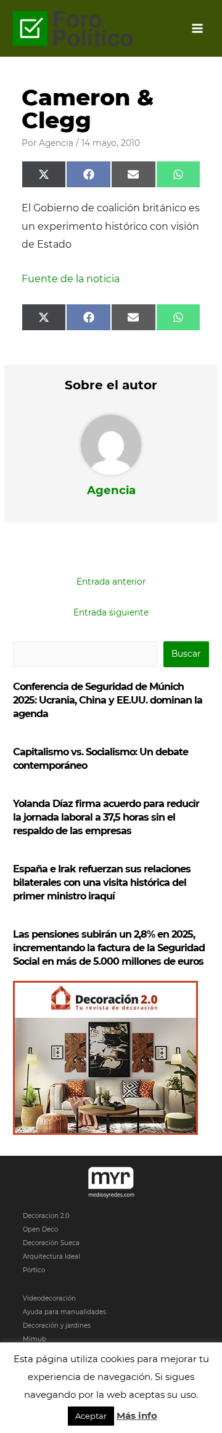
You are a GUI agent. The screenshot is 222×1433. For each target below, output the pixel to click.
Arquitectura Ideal (51, 1256)
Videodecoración (49, 1298)
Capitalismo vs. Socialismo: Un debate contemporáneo (100, 758)
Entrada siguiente (111, 612)
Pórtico (34, 1270)
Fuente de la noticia (71, 279)
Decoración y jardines (57, 1325)
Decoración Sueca (51, 1243)
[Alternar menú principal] (197, 28)
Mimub (34, 1339)
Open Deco (40, 1229)
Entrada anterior (111, 582)
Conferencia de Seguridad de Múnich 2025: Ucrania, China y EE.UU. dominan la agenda (107, 700)
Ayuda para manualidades (64, 1312)
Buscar (185, 654)
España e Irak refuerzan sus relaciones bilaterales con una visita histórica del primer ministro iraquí (102, 882)
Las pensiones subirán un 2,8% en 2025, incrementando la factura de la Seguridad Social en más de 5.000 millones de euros (109, 947)
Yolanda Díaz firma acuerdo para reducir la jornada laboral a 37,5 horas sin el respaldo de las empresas (106, 817)
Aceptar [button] (91, 1416)
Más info (137, 1415)
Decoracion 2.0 (46, 1216)
